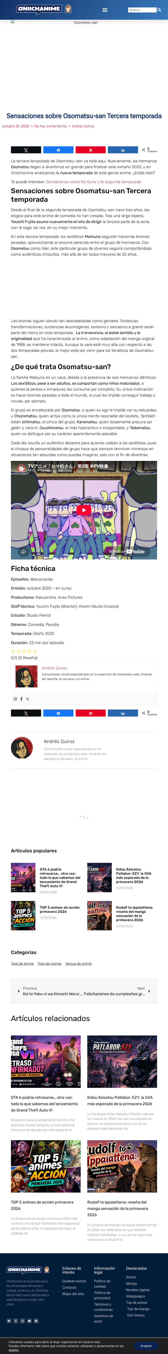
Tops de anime (22, 963)
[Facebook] (21, 699)
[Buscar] (159, 9)
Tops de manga (49, 963)
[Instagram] (15, 699)
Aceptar (146, 1346)
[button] (105, 10)
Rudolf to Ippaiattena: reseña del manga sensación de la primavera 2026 (134, 913)
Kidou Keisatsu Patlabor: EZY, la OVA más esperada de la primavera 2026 (133, 875)
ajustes (14, 1350)
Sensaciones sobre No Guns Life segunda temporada (93, 181)
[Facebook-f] (15, 1321)
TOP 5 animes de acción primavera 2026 (60, 909)
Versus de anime (78, 963)
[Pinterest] (36, 1321)
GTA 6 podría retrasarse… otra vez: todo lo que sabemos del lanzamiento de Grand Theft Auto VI (60, 877)
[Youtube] (29, 1321)
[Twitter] (28, 699)
